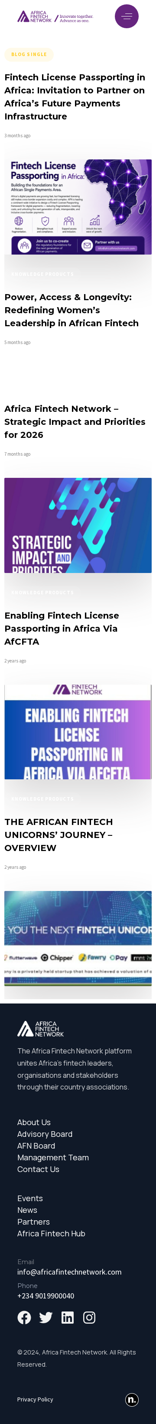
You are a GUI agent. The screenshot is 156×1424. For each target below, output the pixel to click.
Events (30, 1198)
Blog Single (29, 54)
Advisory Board (45, 1134)
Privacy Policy (35, 1399)
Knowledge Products (42, 274)
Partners (33, 1221)
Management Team (53, 1157)
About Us (34, 1122)
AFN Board (36, 1145)
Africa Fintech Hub (51, 1233)
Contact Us (38, 1169)
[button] (127, 16)
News (27, 1210)
